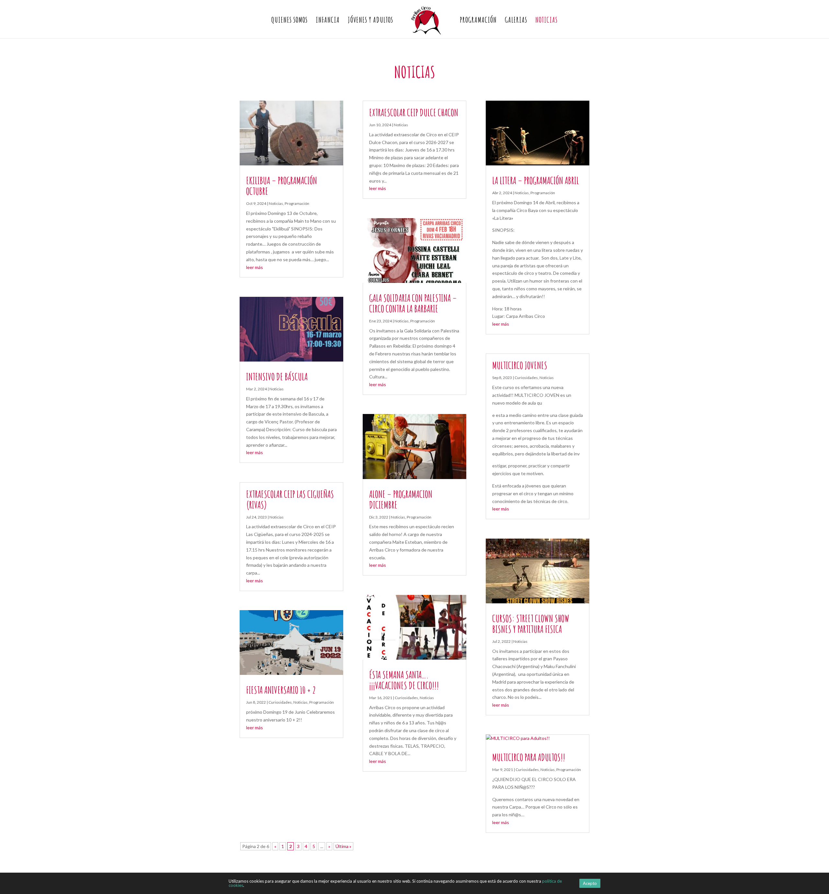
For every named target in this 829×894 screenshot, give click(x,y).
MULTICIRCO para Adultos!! (528, 757)
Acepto (590, 883)
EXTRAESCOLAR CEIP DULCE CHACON (413, 112)
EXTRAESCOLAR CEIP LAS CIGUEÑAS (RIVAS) (290, 499)
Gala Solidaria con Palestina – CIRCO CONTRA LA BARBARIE (413, 303)
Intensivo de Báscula (277, 377)
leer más (254, 267)
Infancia (328, 21)
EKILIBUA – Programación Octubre (281, 185)
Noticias (546, 21)
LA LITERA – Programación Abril (535, 180)
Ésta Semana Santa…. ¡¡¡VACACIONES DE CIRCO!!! (404, 680)
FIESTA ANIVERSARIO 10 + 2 (281, 690)
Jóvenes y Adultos (370, 21)
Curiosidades (280, 702)
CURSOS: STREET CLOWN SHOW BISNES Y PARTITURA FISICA (530, 623)
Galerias (516, 21)
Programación (478, 21)
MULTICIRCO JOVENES (519, 365)
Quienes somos (289, 21)
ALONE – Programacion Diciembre (400, 499)
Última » (343, 846)
